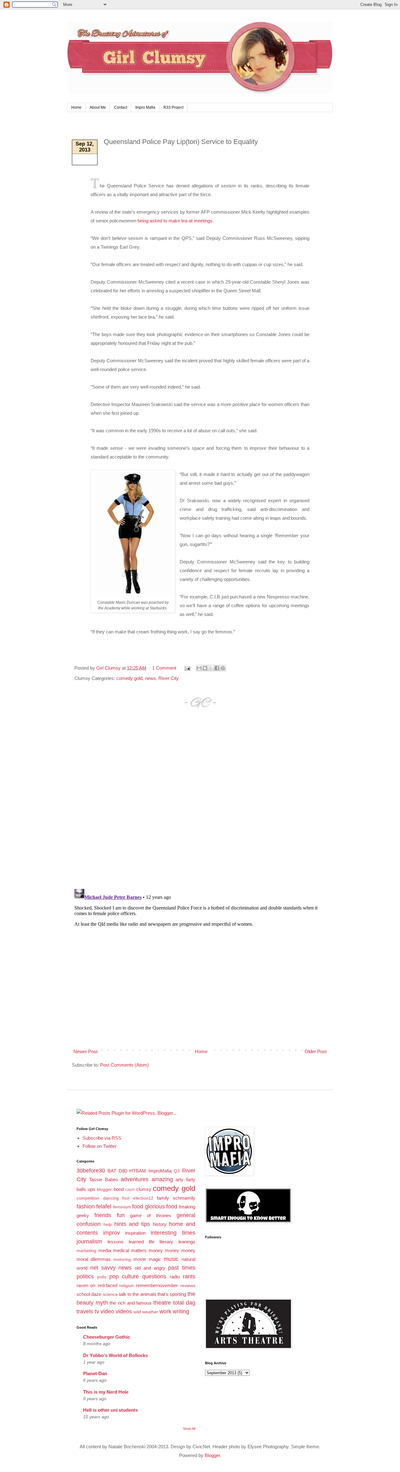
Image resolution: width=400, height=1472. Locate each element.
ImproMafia (160, 1170)
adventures (134, 1179)
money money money (172, 1250)
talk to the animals (137, 1294)
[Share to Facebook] (217, 668)
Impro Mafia (145, 107)
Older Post (316, 1051)
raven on (86, 1285)
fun (121, 1215)
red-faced (107, 1285)
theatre (162, 1303)
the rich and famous (131, 1303)
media (104, 1250)
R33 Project (173, 107)
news (150, 678)
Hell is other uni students (110, 1410)
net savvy (103, 1268)
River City (168, 678)
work (165, 1311)
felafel (103, 1206)
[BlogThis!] (205, 668)
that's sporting (172, 1294)
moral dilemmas (94, 1259)
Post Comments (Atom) (124, 1065)
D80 (123, 1170)
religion (126, 1285)
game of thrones (150, 1215)
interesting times (173, 1233)
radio (175, 1276)
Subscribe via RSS (101, 1138)
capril (130, 1189)
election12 (143, 1198)
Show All (189, 1428)
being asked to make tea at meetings (175, 220)
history (160, 1224)
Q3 (177, 1171)
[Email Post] (187, 668)
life (151, 1241)
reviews (187, 1285)
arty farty (185, 1179)
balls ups (86, 1189)
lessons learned (125, 1241)
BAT (112, 1170)
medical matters (130, 1250)
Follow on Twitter (99, 1146)
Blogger (212, 1455)
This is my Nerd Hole (105, 1392)
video (107, 1311)
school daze (89, 1294)
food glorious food (154, 1206)
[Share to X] (211, 668)
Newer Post (85, 1051)
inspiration (135, 1233)
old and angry (150, 1268)
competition (88, 1198)
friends (102, 1215)
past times (181, 1268)
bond (119, 1189)
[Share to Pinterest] (223, 668)
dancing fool (116, 1198)
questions (154, 1276)
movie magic (147, 1259)
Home (76, 107)
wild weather (145, 1312)
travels (85, 1311)
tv (97, 1311)
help (107, 1224)
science (110, 1294)
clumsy (143, 1189)
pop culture (124, 1276)
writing (181, 1311)
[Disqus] (200, 804)
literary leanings (177, 1241)
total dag (184, 1303)
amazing (162, 1179)
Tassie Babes (103, 1179)
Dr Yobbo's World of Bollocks (115, 1355)
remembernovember (157, 1285)
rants (189, 1276)
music (171, 1259)
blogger (104, 1189)
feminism (122, 1207)
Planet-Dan (95, 1373)
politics (85, 1276)
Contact (120, 107)
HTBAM (137, 1170)
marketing (86, 1250)
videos (124, 1311)
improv (111, 1233)
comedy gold (129, 678)
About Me (98, 107)
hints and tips (132, 1224)
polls (101, 1277)
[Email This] (199, 668)
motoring (122, 1259)
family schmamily (176, 1198)
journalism (89, 1241)
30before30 (91, 1170)
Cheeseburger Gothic (106, 1337)
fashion (86, 1206)
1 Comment (164, 668)
